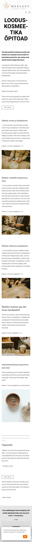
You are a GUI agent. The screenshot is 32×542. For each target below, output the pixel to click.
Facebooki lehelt (23, 102)
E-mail (15, 519)
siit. (26, 532)
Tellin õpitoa (7, 107)
